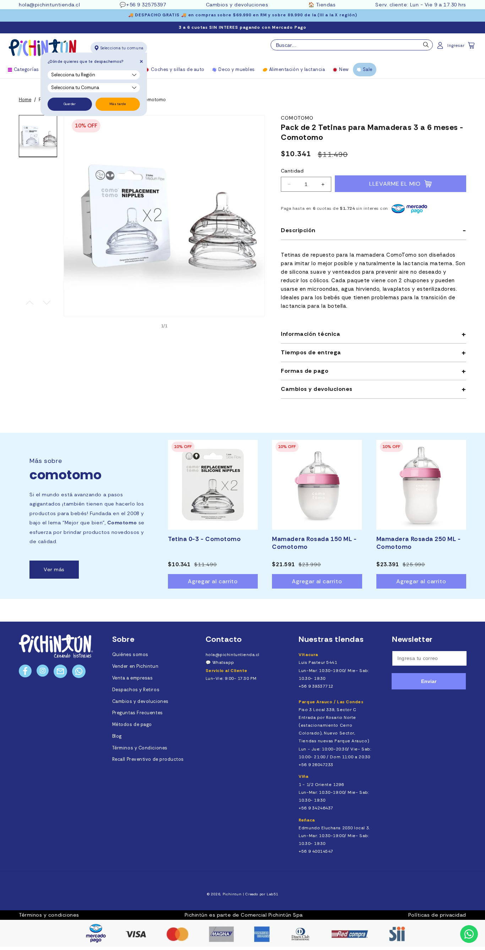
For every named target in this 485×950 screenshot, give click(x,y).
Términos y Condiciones (140, 748)
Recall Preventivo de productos (148, 759)
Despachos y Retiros (135, 690)
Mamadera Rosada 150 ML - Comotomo (314, 543)
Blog (117, 736)
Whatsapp (223, 662)
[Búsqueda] (426, 46)
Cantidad (292, 171)
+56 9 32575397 (146, 4)
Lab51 (272, 894)
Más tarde (117, 104)
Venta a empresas (132, 678)
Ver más (54, 569)
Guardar (70, 104)
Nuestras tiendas (331, 639)
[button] (472, 47)
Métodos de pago (132, 724)
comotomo (297, 118)
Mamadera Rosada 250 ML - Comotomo (418, 543)
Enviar (428, 681)
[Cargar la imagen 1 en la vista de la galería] (38, 136)
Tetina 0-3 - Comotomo (204, 539)
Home (25, 100)
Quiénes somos (130, 654)
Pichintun (232, 894)
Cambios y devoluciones (237, 4)
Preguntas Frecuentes (137, 713)
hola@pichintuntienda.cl (49, 4)
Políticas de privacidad (437, 915)
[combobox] (352, 45)
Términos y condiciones (49, 915)
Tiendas (326, 4)
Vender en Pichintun (135, 666)
